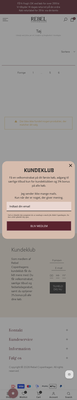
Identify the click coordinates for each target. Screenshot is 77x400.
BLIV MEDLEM (39, 226)
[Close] (70, 165)
